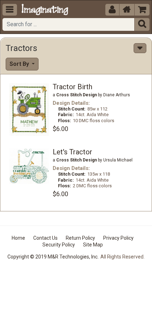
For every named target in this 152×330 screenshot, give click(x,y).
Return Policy (80, 238)
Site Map (93, 245)
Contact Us (45, 238)
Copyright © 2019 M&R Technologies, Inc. (53, 257)
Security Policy (58, 245)
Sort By (20, 64)
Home (18, 238)
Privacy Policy (118, 238)
